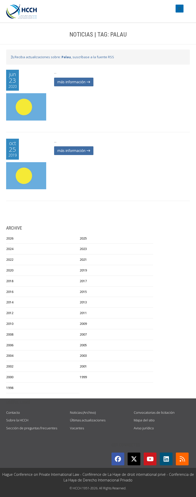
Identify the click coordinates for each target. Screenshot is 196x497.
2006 (9, 345)
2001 (83, 366)
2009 (83, 323)
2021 (83, 259)
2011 (83, 313)
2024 (9, 248)
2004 (9, 355)
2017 (83, 281)
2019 (83, 270)
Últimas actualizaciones (87, 420)
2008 (9, 334)
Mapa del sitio (144, 420)
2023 (83, 248)
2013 (83, 302)
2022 (9, 259)
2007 (83, 334)
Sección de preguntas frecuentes (31, 428)
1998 (9, 387)
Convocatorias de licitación (154, 412)
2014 (9, 302)
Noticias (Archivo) (83, 412)
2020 (9, 270)
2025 (83, 238)
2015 (83, 291)
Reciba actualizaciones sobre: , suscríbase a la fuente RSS (64, 57)
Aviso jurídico (144, 428)
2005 (83, 345)
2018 (9, 281)
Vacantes (77, 428)
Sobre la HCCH (17, 420)
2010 (9, 323)
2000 (9, 377)
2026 (9, 238)
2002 (9, 366)
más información (72, 81)
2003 (83, 355)
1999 (83, 377)
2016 (9, 291)
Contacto (13, 412)
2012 (9, 313)
